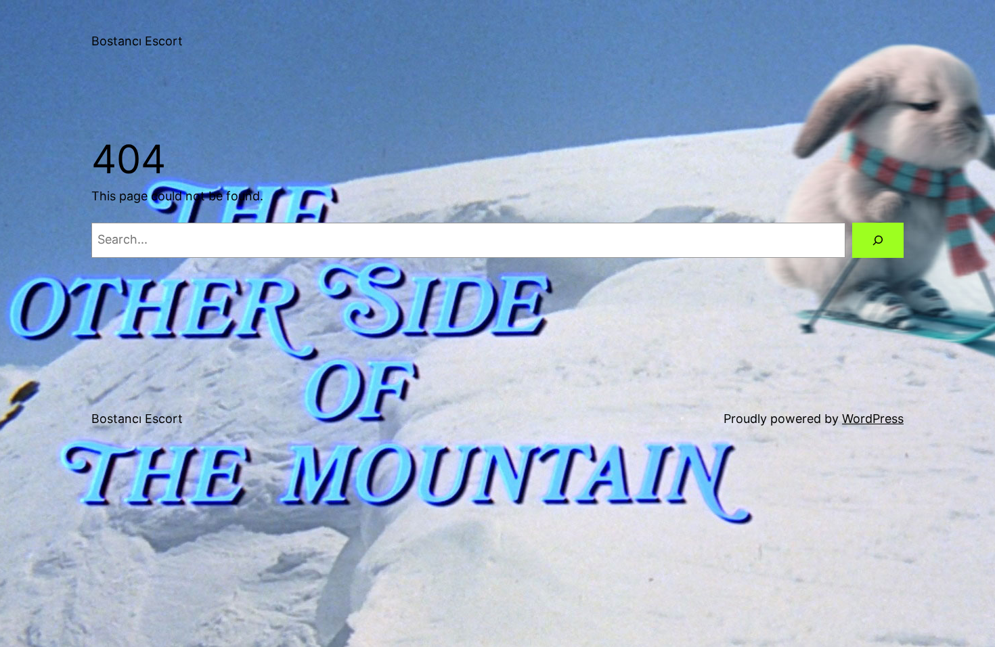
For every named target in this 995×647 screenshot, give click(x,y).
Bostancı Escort (137, 41)
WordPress (873, 418)
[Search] (878, 240)
